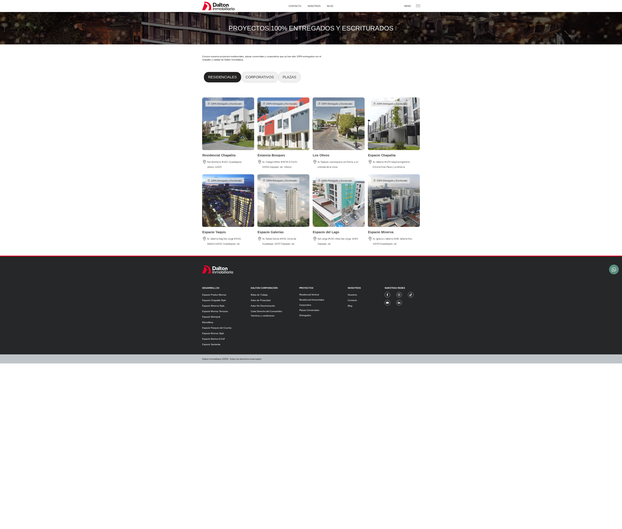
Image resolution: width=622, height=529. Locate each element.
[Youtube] (387, 302)
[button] (224, 98)
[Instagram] (399, 294)
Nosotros (314, 6)
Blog (330, 6)
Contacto (295, 6)
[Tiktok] (411, 294)
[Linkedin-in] (399, 302)
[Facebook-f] (387, 294)
